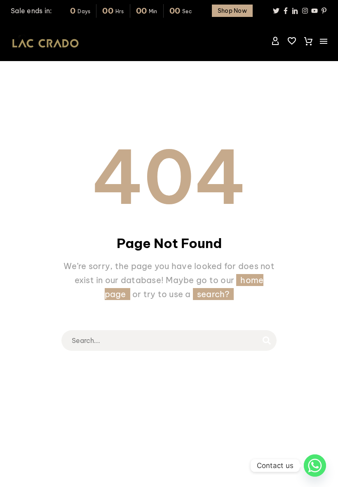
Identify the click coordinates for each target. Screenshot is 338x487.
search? (213, 294)
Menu (323, 41)
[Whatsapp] (315, 465)
